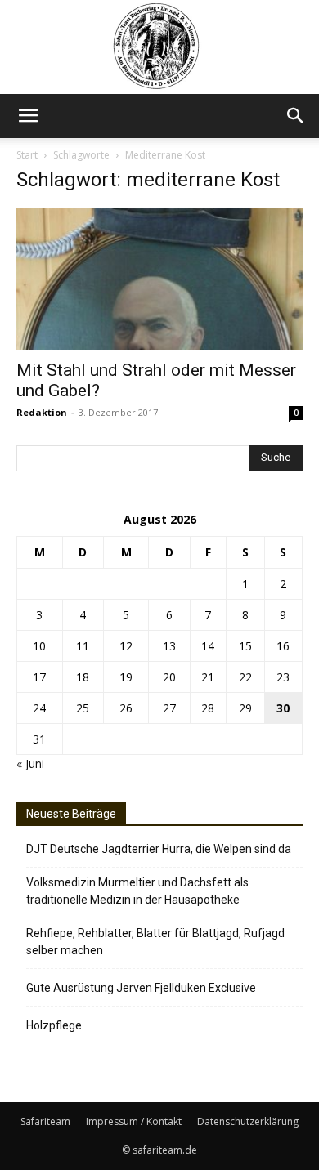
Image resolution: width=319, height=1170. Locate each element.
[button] (28, 116)
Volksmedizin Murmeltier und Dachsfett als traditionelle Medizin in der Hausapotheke (137, 891)
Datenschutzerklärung (248, 1121)
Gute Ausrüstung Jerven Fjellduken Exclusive (141, 987)
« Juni (30, 763)
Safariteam (45, 1121)
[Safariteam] (159, 47)
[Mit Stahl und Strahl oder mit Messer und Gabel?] (159, 279)
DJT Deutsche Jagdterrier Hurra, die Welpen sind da (158, 848)
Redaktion (41, 412)
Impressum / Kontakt (134, 1121)
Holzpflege (54, 1025)
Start (27, 155)
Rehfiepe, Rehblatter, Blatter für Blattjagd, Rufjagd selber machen (155, 942)
